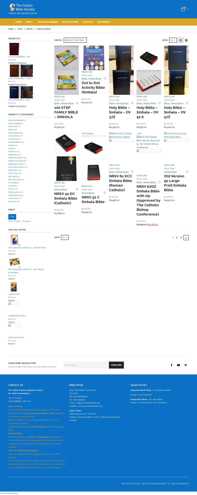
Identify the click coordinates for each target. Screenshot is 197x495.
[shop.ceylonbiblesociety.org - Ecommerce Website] (22, 9)
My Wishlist (104, 22)
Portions (11, 189)
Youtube (178, 365)
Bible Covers (13, 126)
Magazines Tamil (15, 164)
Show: (165, 40)
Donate (11, 148)
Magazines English (15, 158)
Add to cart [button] (59, 96)
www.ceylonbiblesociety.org (90, 406)
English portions (14, 192)
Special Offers (70, 22)
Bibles (57, 103)
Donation (11, 145)
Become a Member (48, 22)
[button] (9, 493)
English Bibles (13, 133)
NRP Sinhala (13, 173)
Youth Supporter (14, 123)
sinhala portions (14, 195)
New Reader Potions (16, 167)
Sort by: (58, 40)
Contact (88, 22)
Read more (87, 186)
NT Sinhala (12, 183)
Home (18, 22)
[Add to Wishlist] (77, 103)
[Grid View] (180, 40)
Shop (29, 22)
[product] (66, 70)
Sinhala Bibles (67, 103)
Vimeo (185, 365)
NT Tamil (11, 186)
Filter (12, 216)
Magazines (12, 155)
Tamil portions (13, 198)
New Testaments (15, 180)
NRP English (13, 170)
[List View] (186, 40)
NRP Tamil (12, 176)
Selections (12, 201)
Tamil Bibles (13, 139)
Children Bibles (14, 142)
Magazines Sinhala (15, 161)
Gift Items (12, 151)
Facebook (172, 365)
